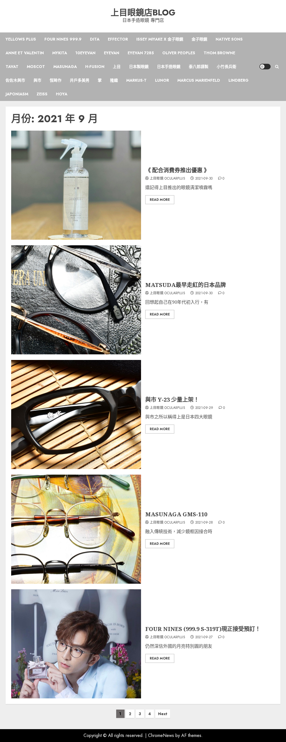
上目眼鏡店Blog (143, 12)
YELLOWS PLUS (21, 39)
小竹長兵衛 (226, 66)
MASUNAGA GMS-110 (176, 514)
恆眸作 (55, 80)
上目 (117, 66)
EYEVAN (111, 53)
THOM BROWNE (219, 53)
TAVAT (12, 66)
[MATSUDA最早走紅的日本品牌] (76, 299)
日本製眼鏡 (139, 66)
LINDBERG (238, 80)
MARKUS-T (136, 80)
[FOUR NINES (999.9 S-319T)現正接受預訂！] (76, 643)
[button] (276, 66)
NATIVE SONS (229, 39)
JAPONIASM (17, 94)
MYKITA (59, 53)
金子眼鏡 (199, 39)
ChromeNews (161, 735)
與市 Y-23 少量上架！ (172, 399)
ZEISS (42, 94)
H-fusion (94, 66)
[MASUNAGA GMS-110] (76, 529)
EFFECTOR (118, 39)
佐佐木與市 (15, 80)
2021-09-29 (204, 408)
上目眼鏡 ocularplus (167, 178)
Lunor (162, 80)
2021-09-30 (204, 178)
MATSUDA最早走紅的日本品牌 (185, 285)
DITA (94, 39)
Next (162, 714)
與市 (37, 80)
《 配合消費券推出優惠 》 (177, 170)
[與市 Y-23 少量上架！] (76, 414)
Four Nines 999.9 (63, 39)
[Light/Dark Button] (265, 66)
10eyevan (85, 53)
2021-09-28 (204, 522)
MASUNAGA (65, 66)
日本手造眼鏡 (168, 66)
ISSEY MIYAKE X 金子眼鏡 (159, 39)
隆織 (114, 80)
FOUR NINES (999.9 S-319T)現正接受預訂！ (203, 629)
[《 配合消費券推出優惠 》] (76, 185)
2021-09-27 (204, 637)
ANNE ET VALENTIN (25, 53)
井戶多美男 (79, 80)
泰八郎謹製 (198, 66)
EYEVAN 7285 (141, 53)
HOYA (61, 94)
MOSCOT (36, 66)
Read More (160, 199)
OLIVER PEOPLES (178, 53)
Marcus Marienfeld (198, 80)
